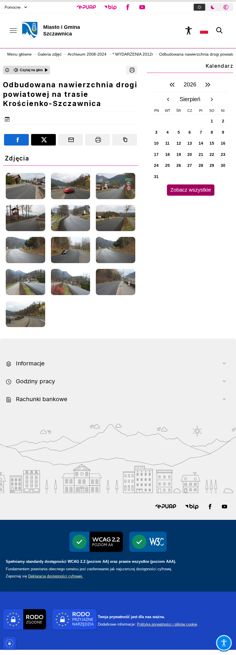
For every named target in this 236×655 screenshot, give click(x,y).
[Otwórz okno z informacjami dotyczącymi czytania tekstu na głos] (7, 70)
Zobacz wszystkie (190, 190)
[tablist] (213, 7)
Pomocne (12, 7)
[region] (190, 136)
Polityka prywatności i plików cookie (167, 624)
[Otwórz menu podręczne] (13, 30)
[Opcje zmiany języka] (204, 30)
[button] (86, 7)
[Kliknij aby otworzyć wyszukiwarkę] (219, 30)
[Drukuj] (131, 70)
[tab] (199, 7)
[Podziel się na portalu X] (43, 140)
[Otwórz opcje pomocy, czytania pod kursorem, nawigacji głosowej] (224, 643)
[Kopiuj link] (124, 140)
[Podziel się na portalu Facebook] (16, 140)
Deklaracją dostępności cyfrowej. (55, 576)
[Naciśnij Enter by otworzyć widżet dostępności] (188, 30)
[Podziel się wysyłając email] (70, 140)
